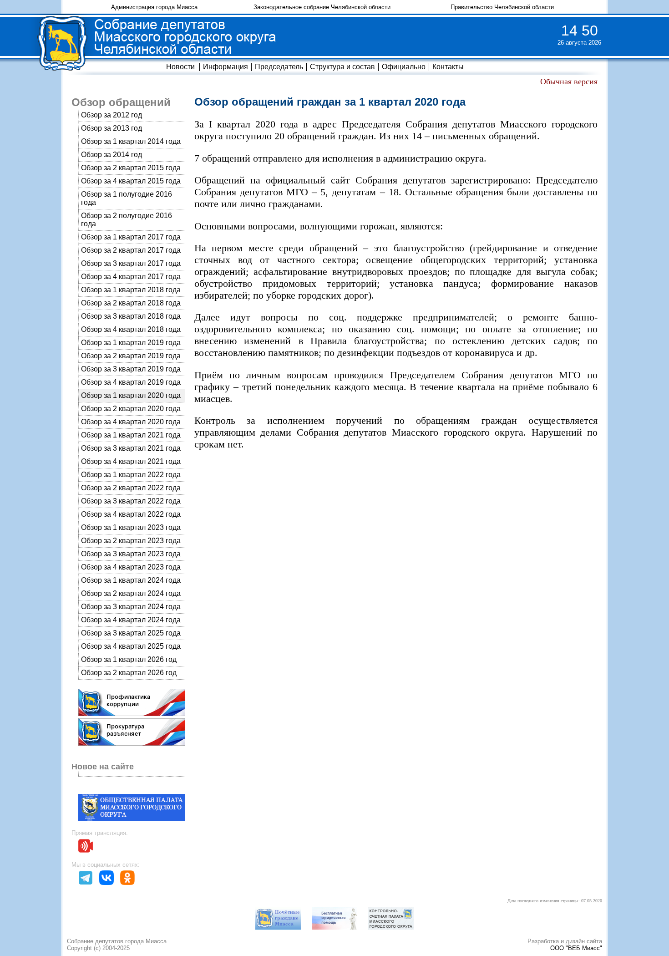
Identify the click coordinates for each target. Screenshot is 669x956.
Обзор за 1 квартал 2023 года (131, 527)
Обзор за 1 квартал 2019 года (131, 342)
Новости (180, 67)
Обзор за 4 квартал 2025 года (131, 646)
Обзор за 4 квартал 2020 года (131, 422)
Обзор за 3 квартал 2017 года (131, 263)
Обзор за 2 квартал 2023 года (131, 540)
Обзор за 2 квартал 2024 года (131, 593)
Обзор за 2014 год (111, 154)
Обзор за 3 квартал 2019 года (131, 369)
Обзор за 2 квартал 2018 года (131, 303)
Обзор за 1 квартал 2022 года (131, 474)
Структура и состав (342, 67)
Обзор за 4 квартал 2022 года (131, 514)
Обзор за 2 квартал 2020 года (131, 408)
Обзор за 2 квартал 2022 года (131, 488)
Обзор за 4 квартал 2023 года (131, 567)
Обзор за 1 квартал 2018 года (131, 290)
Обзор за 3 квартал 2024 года (131, 606)
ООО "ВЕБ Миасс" (576, 948)
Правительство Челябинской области (502, 7)
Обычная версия (569, 81)
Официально (404, 67)
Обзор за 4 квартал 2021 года (131, 461)
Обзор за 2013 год (111, 128)
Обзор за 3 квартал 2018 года (131, 316)
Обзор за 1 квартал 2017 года (131, 237)
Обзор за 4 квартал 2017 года (131, 276)
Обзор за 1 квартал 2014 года (131, 141)
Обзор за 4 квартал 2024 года (131, 620)
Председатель (279, 67)
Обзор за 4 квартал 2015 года (131, 181)
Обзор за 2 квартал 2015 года (131, 168)
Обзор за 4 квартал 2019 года (131, 382)
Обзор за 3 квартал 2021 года (131, 448)
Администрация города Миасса (154, 7)
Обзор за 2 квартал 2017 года (131, 250)
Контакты (448, 67)
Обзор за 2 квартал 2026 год (129, 672)
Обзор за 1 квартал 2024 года (131, 580)
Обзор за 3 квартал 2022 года (131, 501)
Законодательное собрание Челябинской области (321, 7)
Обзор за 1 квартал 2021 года (131, 435)
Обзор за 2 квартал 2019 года (131, 356)
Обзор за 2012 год (111, 115)
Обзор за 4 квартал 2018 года (131, 329)
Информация (225, 67)
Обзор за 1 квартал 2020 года (131, 395)
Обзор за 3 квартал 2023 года (131, 554)
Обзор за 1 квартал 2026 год (129, 659)
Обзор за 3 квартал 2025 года (131, 633)
